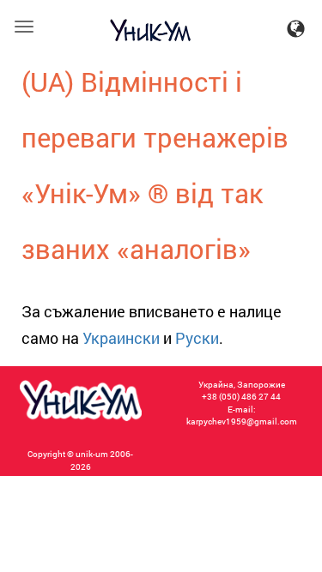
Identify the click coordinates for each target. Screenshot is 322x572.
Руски (197, 338)
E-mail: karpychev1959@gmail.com (241, 415)
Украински (121, 338)
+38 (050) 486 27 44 (241, 396)
